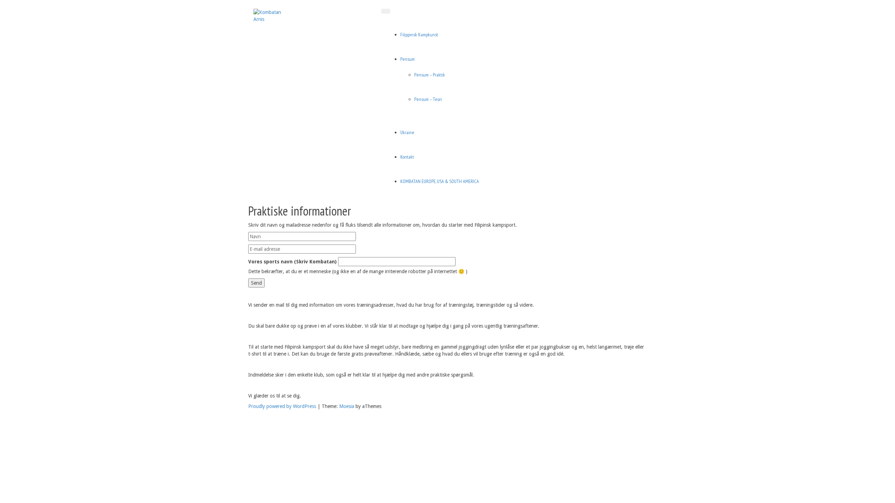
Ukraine (407, 132)
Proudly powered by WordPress (282, 406)
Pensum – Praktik (429, 75)
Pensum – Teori (428, 99)
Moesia (346, 406)
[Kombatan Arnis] (270, 15)
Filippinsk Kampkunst (419, 34)
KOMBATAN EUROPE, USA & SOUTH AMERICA (439, 181)
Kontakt (407, 157)
